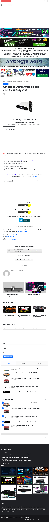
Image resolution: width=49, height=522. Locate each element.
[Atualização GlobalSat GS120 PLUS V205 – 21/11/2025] (40, 480)
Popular (8, 363)
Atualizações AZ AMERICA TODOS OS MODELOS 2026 (9, 315)
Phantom (37, 509)
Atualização (9, 81)
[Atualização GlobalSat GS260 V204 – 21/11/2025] (40, 489)
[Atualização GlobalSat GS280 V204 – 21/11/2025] (24, 489)
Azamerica (24, 507)
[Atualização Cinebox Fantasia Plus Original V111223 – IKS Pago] (6, 381)
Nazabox (32, 509)
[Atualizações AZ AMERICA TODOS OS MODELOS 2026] (9, 309)
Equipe (39, 519)
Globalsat (27, 509)
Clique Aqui (34, 176)
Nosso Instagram (10, 236)
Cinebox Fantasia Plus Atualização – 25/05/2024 (22, 425)
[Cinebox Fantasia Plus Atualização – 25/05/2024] (6, 428)
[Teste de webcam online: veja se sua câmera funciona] (24, 471)
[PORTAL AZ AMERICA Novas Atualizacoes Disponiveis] (9, 5)
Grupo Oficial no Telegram (19, 234)
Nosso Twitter (9, 238)
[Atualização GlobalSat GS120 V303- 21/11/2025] (8, 492)
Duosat (18, 509)
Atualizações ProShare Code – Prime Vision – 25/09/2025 (24, 386)
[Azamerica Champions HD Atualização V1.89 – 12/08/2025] (6, 374)
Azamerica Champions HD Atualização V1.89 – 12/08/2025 (24, 372)
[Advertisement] (24, 18)
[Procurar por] (47, 5)
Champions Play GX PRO (6, 509)
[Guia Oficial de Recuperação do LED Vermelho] (24, 480)
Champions (30, 507)
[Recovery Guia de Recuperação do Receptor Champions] (6, 392)
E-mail (4, 348)
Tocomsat (43, 509)
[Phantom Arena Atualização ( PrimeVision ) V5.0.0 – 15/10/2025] (39, 309)
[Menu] (1, 5)
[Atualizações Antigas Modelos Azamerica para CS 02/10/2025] (6, 369)
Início (5, 81)
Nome (4, 343)
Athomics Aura (28, 259)
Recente (23, 363)
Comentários (39, 363)
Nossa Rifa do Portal (13, 239)
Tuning (8, 511)
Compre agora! (45, 519)
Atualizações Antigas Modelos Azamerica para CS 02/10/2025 (25, 368)
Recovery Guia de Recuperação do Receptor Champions (24, 391)
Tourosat (3, 511)
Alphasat (3, 507)
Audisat (19, 507)
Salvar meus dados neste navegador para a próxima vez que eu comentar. (19, 352)
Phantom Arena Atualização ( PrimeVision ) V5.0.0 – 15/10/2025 (39, 315)
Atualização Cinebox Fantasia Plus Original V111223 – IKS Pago (25, 378)
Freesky (22, 509)
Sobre (36, 519)
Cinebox (13, 509)
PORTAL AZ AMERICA (9, 93)
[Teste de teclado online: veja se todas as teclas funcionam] (8, 471)
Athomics (19, 259)
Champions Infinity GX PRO (38, 507)
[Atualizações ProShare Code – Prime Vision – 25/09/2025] (6, 388)
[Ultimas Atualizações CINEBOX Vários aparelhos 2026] (24, 309)
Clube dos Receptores (40, 224)
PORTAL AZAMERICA (25, 517)
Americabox (9, 507)
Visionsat (12, 511)
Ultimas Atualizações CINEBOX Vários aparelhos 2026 (21, 1)
